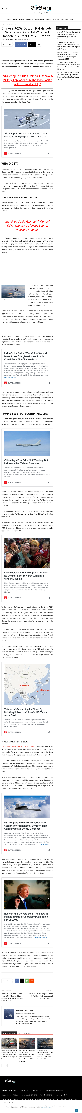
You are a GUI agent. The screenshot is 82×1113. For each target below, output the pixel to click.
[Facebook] (2, 8)
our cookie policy (47, 1107)
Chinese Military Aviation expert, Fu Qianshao (18, 746)
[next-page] (6, 1065)
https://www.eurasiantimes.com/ (25, 1013)
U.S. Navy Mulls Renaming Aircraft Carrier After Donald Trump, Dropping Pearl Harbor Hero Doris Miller (45, 1055)
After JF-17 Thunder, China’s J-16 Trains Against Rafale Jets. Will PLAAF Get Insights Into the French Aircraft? (68, 35)
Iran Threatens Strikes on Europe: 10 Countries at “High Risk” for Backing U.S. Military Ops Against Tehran (9, 1055)
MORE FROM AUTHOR (26, 1033)
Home (3, 24)
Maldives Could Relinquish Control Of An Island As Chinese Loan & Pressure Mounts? (41, 996)
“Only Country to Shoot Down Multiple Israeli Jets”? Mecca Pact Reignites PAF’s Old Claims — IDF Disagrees (68, 66)
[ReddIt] (31, 981)
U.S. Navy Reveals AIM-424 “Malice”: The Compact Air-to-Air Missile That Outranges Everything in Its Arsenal (69, 45)
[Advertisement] (27, 54)
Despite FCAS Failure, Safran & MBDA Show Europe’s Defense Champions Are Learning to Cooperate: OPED (67, 55)
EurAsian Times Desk (10, 39)
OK (76, 1110)
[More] (39, 44)
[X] (6, 8)
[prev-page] (2, 1065)
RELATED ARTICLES (9, 1033)
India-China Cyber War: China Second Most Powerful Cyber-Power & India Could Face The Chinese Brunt (12, 997)
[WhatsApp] (27, 981)
